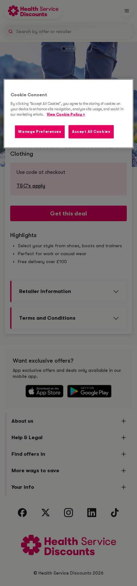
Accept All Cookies (91, 132)
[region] (69, 113)
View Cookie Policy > (66, 114)
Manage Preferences (39, 132)
